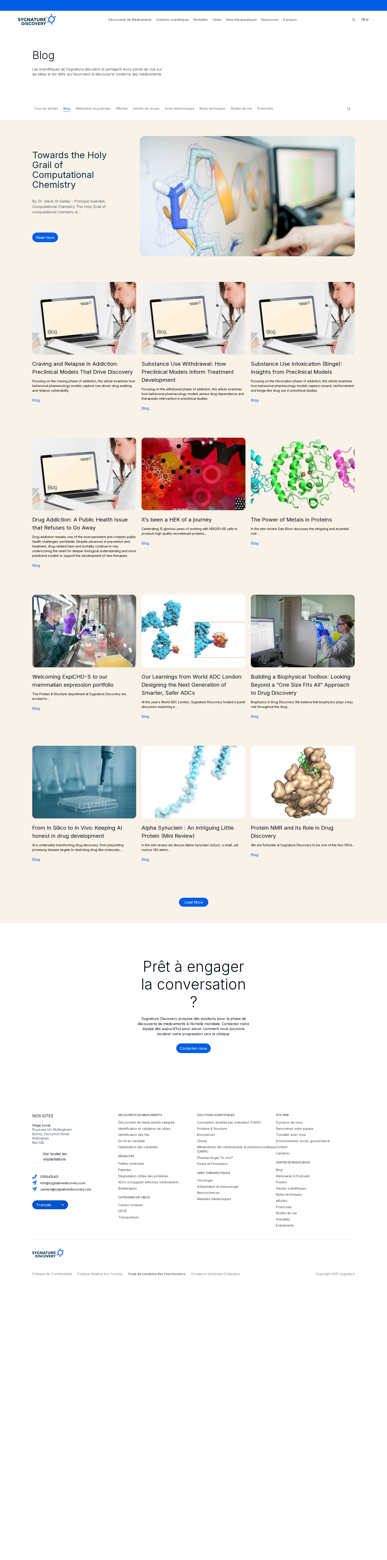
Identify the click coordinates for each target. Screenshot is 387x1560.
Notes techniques (213, 108)
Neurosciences (208, 1193)
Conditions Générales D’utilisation (215, 1274)
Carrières (283, 1153)
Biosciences (206, 1135)
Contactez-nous (193, 1048)
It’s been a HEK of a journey (177, 519)
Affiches (122, 108)
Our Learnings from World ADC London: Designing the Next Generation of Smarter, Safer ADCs (192, 684)
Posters (281, 1182)
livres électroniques (179, 108)
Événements (285, 1225)
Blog (66, 108)
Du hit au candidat (131, 1141)
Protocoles (265, 108)
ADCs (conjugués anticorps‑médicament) (148, 1182)
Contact (281, 1147)
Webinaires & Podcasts (293, 1176)
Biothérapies (127, 1188)
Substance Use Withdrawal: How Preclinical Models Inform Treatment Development (188, 372)
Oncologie (205, 1180)
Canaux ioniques (130, 1205)
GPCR (122, 1211)
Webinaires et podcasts (92, 108)
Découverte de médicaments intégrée (146, 1122)
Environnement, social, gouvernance (303, 1141)
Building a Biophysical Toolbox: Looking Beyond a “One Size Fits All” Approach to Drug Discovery (300, 684)
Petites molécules (131, 1163)
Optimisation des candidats (138, 1147)
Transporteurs (128, 1217)
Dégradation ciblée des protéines (143, 1176)
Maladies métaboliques (214, 1199)
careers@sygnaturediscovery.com (65, 1189)
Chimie (202, 1141)
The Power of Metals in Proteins (291, 519)
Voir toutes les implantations (55, 1156)
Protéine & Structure (212, 1128)
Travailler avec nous (291, 1135)
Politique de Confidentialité (52, 1274)
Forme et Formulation (212, 1164)
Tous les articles (46, 108)
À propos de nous (289, 1122)
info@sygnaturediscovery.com (62, 1183)
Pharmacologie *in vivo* (215, 1158)
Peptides (124, 1170)
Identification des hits (133, 1135)
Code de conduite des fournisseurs (157, 1274)
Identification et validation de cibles (144, 1128)
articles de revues (146, 108)
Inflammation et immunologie (218, 1186)
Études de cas (241, 108)
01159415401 (49, 1177)
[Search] (353, 19)
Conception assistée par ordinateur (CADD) (229, 1122)
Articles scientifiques (291, 1188)
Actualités (283, 1219)
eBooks (281, 1201)
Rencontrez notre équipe (294, 1128)
